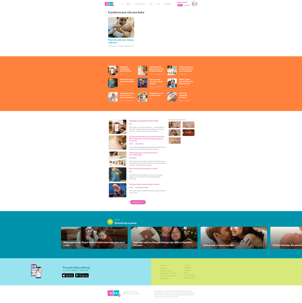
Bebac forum (164, 268)
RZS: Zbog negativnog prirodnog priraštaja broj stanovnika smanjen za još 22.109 (186, 98)
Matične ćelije (164, 278)
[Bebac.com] (109, 4)
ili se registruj (187, 5)
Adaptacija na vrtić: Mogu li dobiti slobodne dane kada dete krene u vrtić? (94, 244)
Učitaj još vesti (137, 202)
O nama (186, 265)
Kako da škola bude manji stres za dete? (127, 80)
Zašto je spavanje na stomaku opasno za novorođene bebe (186, 69)
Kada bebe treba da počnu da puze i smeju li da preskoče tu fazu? (127, 96)
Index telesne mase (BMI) (168, 273)
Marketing (187, 267)
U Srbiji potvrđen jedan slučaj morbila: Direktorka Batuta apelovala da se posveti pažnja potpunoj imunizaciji (157, 72)
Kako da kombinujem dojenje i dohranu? (121, 41)
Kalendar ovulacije (165, 271)
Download (187, 270)
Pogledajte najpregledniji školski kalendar (125, 69)
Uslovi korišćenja (189, 275)
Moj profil (163, 266)
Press (186, 272)
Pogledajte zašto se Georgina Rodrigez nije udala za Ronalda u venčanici (162, 244)
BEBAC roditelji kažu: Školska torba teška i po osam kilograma (186, 82)
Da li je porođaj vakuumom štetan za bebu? (156, 81)
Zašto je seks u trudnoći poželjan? (219, 245)
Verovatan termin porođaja (168, 276)
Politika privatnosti (190, 278)
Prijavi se (180, 5)
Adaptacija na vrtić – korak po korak (157, 94)
